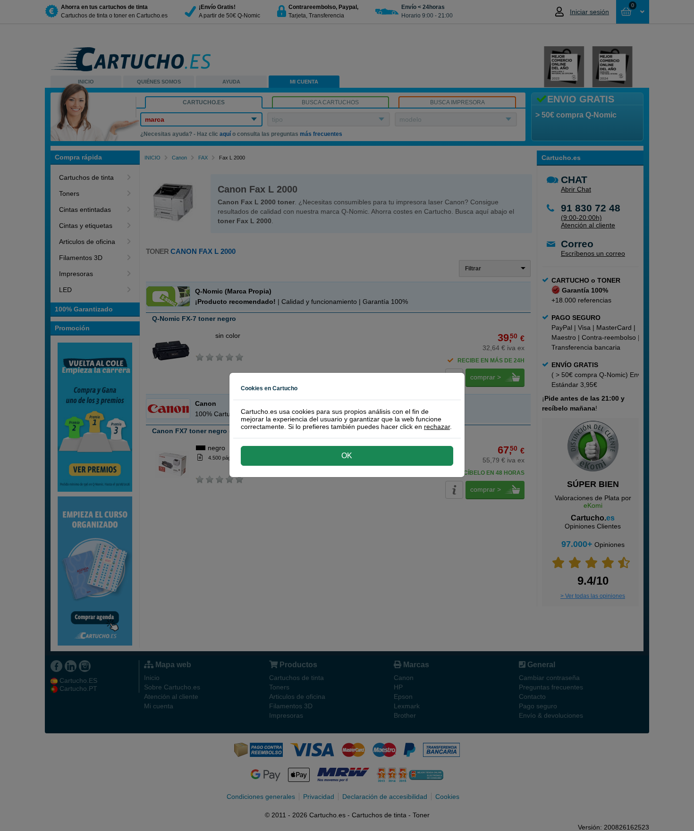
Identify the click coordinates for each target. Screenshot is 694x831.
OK (346, 456)
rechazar (437, 426)
